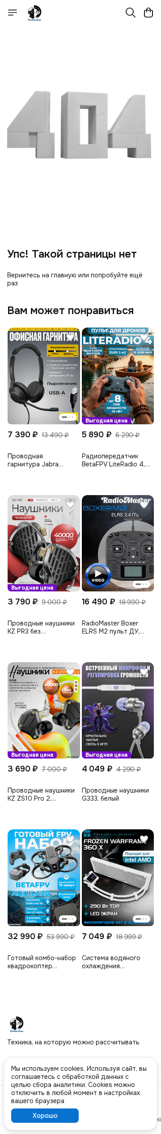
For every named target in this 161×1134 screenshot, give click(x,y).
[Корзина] (148, 12)
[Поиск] (130, 12)
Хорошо (45, 1116)
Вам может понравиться (70, 310)
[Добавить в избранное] (70, 337)
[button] (44, 376)
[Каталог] (12, 12)
